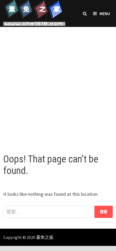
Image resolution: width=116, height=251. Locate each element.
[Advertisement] (58, 85)
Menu (105, 13)
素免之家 (44, 237)
